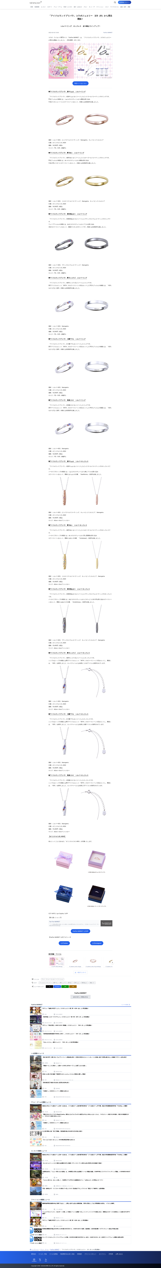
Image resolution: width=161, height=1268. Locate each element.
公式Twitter (64, 943)
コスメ (107, 7)
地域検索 (37, 7)
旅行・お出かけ (78, 7)
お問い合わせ (119, 1254)
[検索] (115, 2)
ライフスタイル (114, 7)
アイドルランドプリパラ (45, 982)
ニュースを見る (124, 1004)
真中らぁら (76, 982)
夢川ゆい (70, 982)
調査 (129, 7)
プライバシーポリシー (90, 1254)
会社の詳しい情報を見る (80, 997)
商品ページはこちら (80, 83)
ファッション (99, 7)
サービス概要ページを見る (148, 1264)
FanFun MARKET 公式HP (80, 931)
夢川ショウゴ (63, 982)
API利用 (111, 1254)
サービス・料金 (43, 1254)
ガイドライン (102, 1254)
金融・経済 (123, 7)
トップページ (35, 1249)
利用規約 (79, 1254)
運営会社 (33, 1254)
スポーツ (49, 7)
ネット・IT (92, 7)
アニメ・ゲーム (58, 7)
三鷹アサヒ (55, 982)
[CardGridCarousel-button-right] (112, 962)
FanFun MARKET (107, 32)
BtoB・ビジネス (68, 7)
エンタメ (43, 7)
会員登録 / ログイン (124, 2)
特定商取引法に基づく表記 (67, 1254)
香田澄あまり (85, 982)
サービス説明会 (53, 1254)
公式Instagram (96, 943)
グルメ (85, 7)
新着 (32, 7)
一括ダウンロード (81, 972)
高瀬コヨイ (92, 982)
